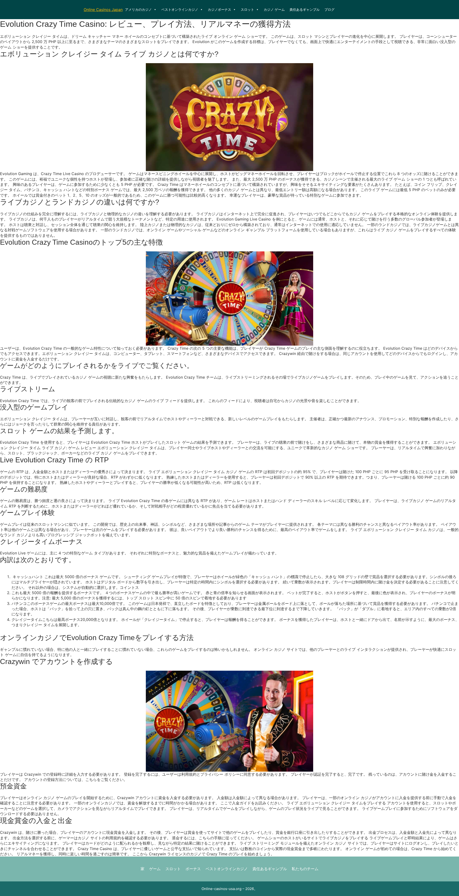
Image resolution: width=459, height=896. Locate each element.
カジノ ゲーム (274, 9)
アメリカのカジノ (138, 9)
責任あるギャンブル (305, 9)
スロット (247, 9)
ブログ (329, 9)
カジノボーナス (219, 9)
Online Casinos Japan (103, 9)
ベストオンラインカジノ (179, 9)
